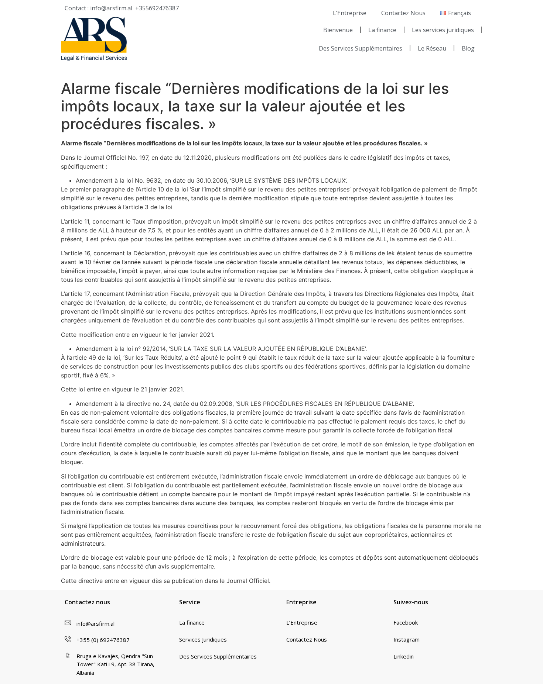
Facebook (405, 622)
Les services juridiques (443, 30)
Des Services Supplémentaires (360, 48)
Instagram (406, 639)
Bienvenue (338, 30)
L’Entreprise (349, 13)
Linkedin (403, 656)
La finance (382, 30)
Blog (468, 48)
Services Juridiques (203, 639)
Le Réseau (432, 48)
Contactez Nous (403, 13)
